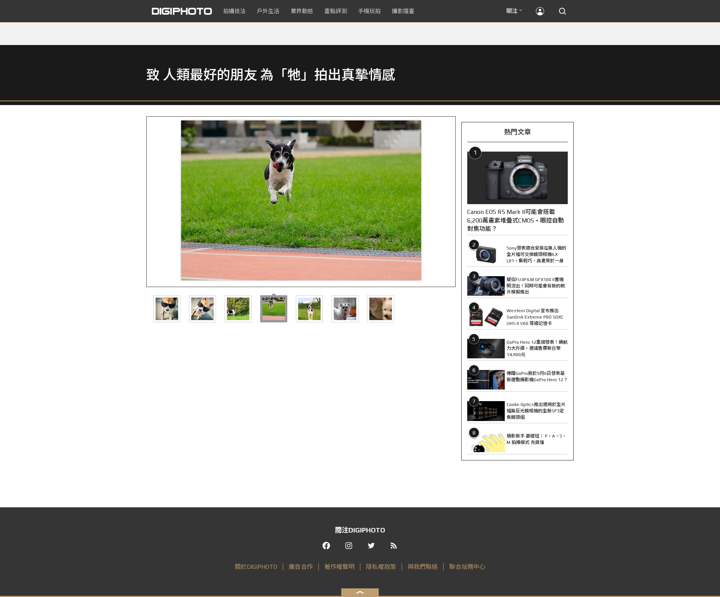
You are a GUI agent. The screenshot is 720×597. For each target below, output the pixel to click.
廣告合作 (301, 566)
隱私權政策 (381, 566)
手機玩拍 (369, 11)
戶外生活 (268, 11)
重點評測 (335, 11)
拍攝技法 (234, 11)
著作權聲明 (339, 566)
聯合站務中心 (467, 566)
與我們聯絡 (423, 566)
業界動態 (302, 11)
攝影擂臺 (403, 11)
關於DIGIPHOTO (256, 566)
